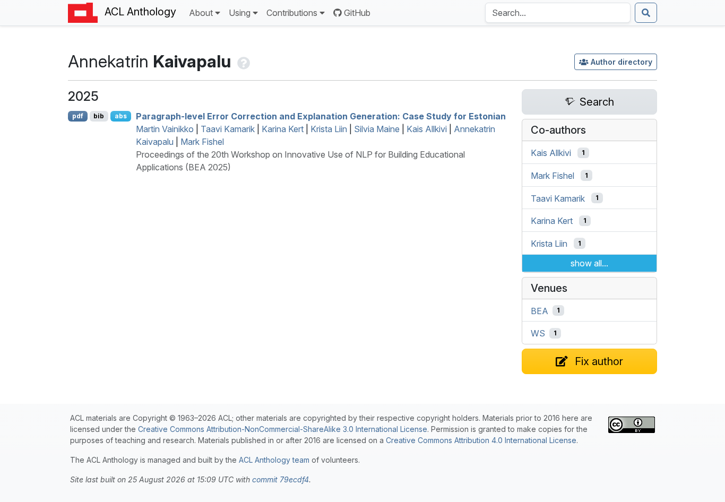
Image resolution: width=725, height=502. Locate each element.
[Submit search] (646, 13)
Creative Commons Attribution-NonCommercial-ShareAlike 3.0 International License (282, 429)
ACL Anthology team (274, 459)
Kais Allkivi (427, 129)
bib (98, 116)
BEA (539, 310)
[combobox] (558, 13)
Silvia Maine (377, 129)
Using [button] (240, 12)
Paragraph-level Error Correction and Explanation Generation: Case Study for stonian (321, 116)
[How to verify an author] (242, 61)
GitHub (357, 12)
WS (538, 333)
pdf (77, 116)
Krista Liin (328, 129)
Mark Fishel (202, 141)
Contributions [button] (291, 12)
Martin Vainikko (165, 129)
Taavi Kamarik (228, 129)
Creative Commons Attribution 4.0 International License (481, 440)
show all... (589, 263)
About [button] (201, 12)
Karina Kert (283, 129)
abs (121, 116)
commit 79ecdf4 (280, 479)
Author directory (621, 61)
